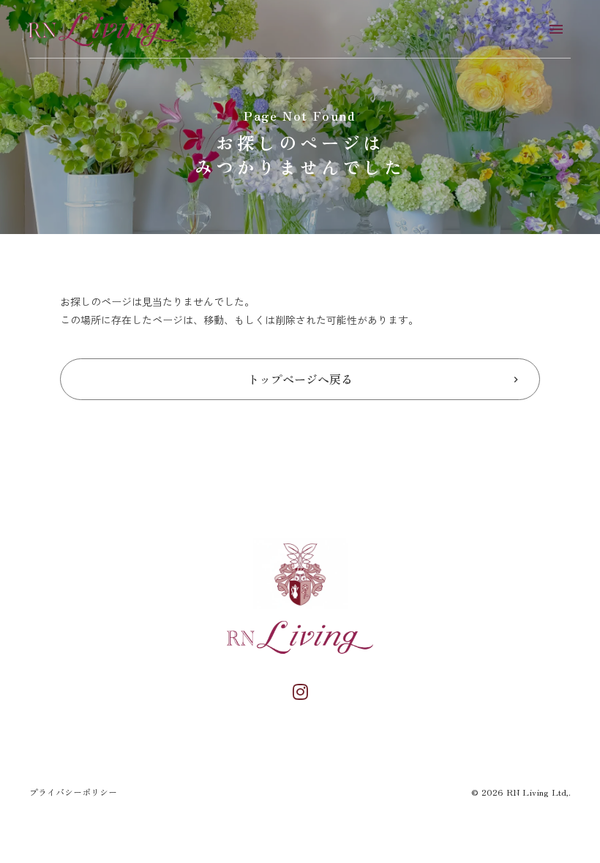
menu (556, 29)
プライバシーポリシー (73, 792)
